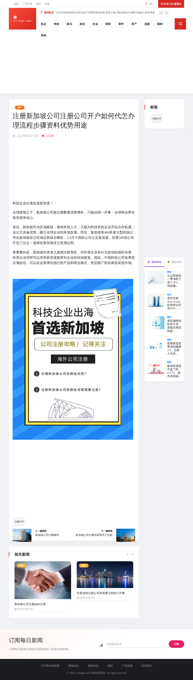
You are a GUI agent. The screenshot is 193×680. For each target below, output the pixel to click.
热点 (43, 24)
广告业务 (27, 3)
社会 (95, 24)
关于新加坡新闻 (50, 665)
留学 (121, 24)
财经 (108, 24)
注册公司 (19, 521)
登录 (38, 3)
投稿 (16, 3)
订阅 (176, 644)
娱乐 (69, 24)
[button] (180, 24)
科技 (56, 24)
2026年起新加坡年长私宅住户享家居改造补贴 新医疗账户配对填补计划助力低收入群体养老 (105, 12)
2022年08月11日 (27, 136)
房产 (134, 24)
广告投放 (127, 665)
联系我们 (147, 665)
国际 (160, 24)
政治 (82, 24)
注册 (47, 3)
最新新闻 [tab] (156, 262)
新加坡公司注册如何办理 (30, 604)
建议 (110, 665)
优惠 (147, 24)
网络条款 (73, 665)
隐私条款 (93, 665)
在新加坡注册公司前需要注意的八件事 (101, 593)
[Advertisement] (96, 67)
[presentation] (161, 12)
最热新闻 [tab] (176, 262)
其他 (43, 35)
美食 (21, 565)
